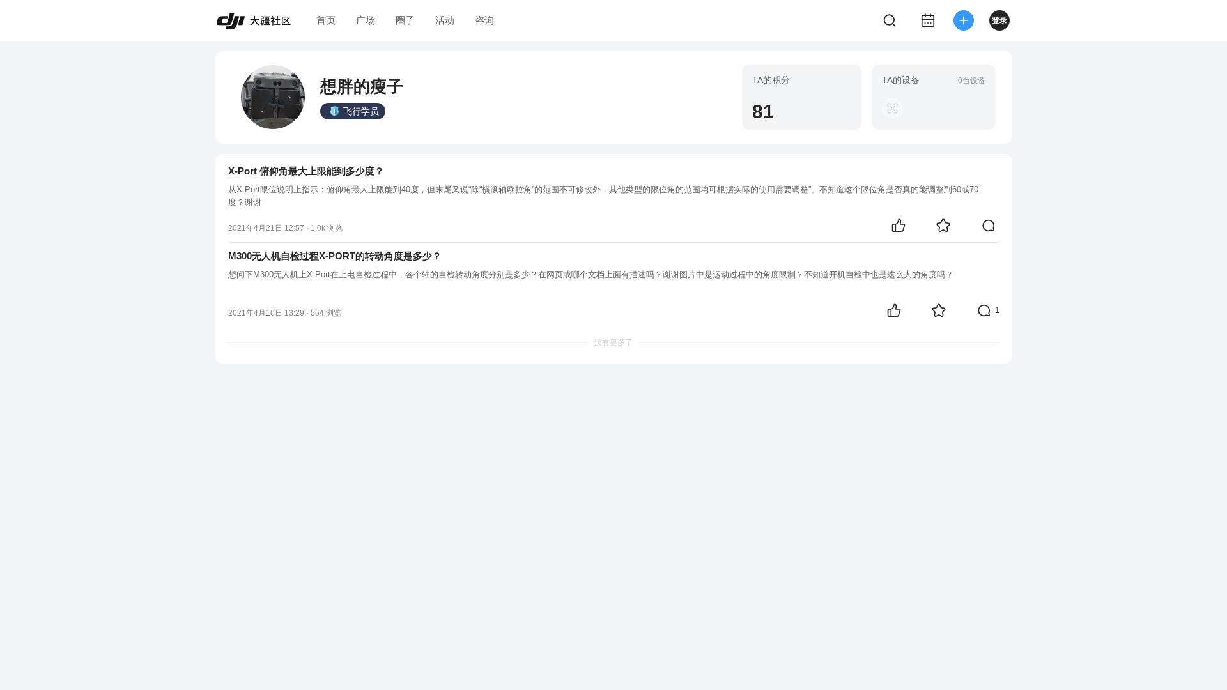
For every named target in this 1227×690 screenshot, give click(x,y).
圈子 (405, 20)
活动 (444, 20)
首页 (326, 20)
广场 (365, 20)
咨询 (484, 20)
